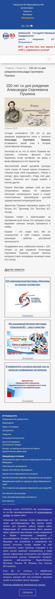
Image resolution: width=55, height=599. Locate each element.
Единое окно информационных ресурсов (20, 474)
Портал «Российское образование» (17, 470)
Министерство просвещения (14, 466)
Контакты (27, 14)
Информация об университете (15, 419)
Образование (8, 423)
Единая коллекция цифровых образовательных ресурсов (27, 477)
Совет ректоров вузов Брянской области (19, 497)
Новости (27, 11)
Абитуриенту (7, 430)
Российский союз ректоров (14, 493)
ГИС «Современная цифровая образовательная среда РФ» (27, 488)
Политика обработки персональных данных (24, 584)
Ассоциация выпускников (13, 438)
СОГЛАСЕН (27, 592)
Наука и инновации (10, 427)
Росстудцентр (8, 501)
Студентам (6, 434)
